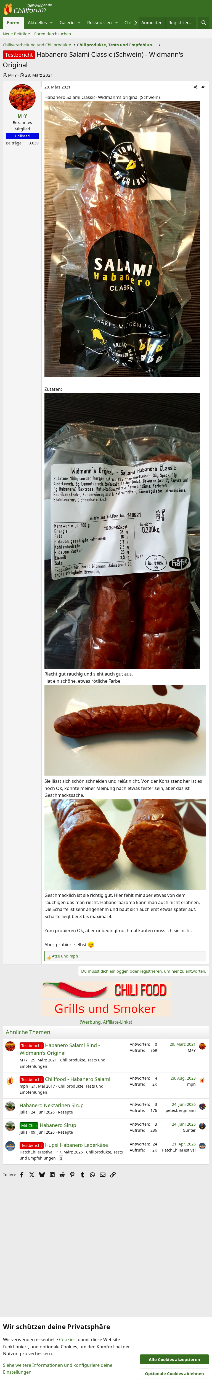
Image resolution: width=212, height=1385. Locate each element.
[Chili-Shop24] (106, 996)
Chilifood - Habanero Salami (77, 1079)
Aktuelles (37, 23)
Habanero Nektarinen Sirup (52, 1105)
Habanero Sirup (58, 1125)
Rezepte (65, 1112)
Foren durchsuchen (52, 33)
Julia (24, 1112)
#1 (204, 87)
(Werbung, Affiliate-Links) (106, 1022)
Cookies (67, 1339)
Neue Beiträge (16, 33)
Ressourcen (99, 23)
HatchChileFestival (37, 1152)
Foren (13, 23)
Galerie (67, 23)
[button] (51, 23)
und (65, 956)
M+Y (12, 75)
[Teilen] (196, 87)
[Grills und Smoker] (106, 1015)
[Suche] (203, 23)
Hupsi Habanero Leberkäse (76, 1145)
